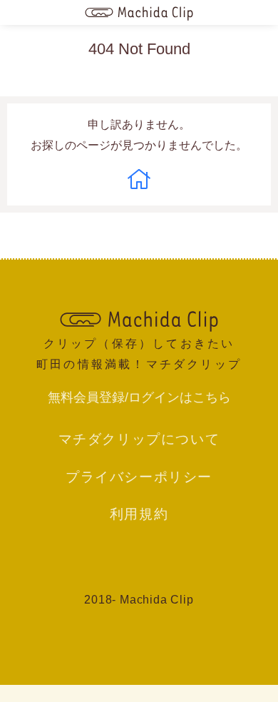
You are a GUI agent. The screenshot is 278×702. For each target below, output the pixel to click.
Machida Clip (157, 600)
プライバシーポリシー (139, 476)
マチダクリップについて (139, 439)
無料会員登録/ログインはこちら (139, 397)
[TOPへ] (138, 319)
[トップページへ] (139, 12)
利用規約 (139, 514)
